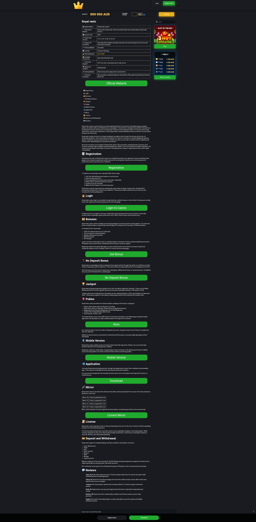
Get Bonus (116, 254)
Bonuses (88, 96)
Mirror (87, 112)
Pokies (87, 104)
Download (116, 381)
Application (88, 110)
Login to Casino (116, 208)
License (87, 115)
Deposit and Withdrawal (92, 118)
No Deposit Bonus (91, 99)
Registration (89, 90)
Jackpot (88, 101)
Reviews (88, 121)
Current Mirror (116, 415)
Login (87, 93)
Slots (116, 324)
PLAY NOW (101, 54)
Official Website (116, 83)
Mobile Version (90, 107)
